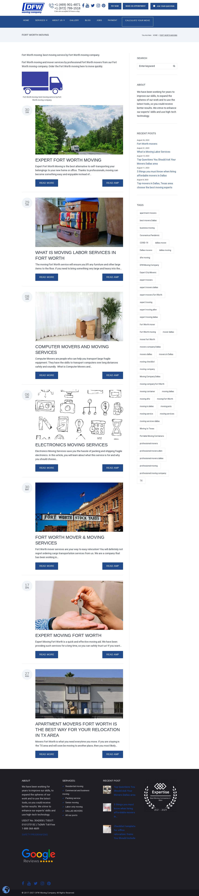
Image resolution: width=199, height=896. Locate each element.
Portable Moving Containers (152, 436)
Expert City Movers (148, 272)
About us (57, 20)
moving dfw (145, 399)
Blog (88, 20)
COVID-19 (144, 243)
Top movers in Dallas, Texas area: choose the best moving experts (155, 185)
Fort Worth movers (147, 143)
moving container (147, 391)
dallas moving (165, 250)
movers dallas (146, 354)
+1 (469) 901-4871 (67, 4)
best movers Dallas (148, 220)
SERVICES (40, 20)
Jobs (99, 20)
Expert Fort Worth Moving (68, 160)
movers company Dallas (150, 347)
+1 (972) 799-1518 (67, 8)
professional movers (149, 443)
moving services (167, 414)
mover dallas (168, 332)
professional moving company (153, 473)
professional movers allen (151, 451)
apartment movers (148, 213)
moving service (146, 414)
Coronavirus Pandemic (149, 235)
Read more (46, 183)
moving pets (166, 406)
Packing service (72, 798)
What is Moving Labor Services (153, 151)
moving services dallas (150, 421)
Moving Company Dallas (150, 376)
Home (26, 20)
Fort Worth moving (148, 332)
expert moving (146, 302)
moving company (147, 369)
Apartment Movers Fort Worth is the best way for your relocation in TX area (77, 730)
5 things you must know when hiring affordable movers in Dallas (156, 173)
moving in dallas (147, 406)
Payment (112, 20)
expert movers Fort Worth (151, 295)
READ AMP (112, 183)
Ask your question (165, 6)
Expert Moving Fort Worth (68, 635)
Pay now (115, 6)
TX (141, 481)
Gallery (74, 20)
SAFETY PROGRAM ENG (35, 834)
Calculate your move (137, 20)
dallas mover (160, 243)
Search (174, 66)
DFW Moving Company (149, 265)
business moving (147, 228)
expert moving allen (148, 310)
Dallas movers (146, 250)
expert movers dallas (149, 287)
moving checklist (147, 362)
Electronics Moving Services (71, 444)
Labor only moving (74, 806)
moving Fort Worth (165, 399)
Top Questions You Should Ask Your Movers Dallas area (156, 161)
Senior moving (72, 802)
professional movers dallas (151, 458)
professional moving (149, 466)
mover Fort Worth (147, 339)
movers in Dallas (166, 354)
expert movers (146, 280)
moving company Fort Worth (152, 384)
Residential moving (74, 786)
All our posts (71, 815)
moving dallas (168, 391)
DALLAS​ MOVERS (74, 811)
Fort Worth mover (147, 324)
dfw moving (145, 258)
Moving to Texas (147, 429)
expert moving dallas (149, 317)
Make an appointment (136, 6)
